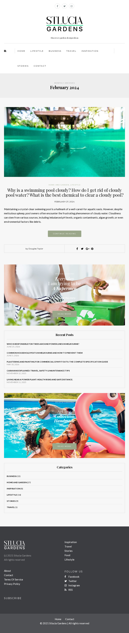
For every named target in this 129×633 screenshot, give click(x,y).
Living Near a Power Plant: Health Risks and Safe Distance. (40, 379)
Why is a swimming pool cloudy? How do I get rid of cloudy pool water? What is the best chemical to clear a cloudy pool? (64, 192)
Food (67, 555)
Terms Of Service (13, 579)
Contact (40, 66)
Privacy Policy (12, 583)
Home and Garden (59, 185)
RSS (70, 589)
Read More (64, 446)
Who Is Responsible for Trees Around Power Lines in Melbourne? (43, 344)
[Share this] (77, 248)
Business (55, 51)
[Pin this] (92, 248)
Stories (23, 66)
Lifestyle (37, 51)
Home (21, 51)
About (7, 570)
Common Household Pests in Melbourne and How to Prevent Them (44, 353)
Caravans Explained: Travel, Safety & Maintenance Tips (38, 370)
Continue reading (64, 234)
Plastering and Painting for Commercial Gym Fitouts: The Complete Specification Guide (57, 361)
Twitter (72, 580)
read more (64, 314)
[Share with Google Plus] (87, 248)
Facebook (73, 576)
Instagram (74, 585)
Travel (71, 51)
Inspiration (89, 51)
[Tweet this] (82, 248)
